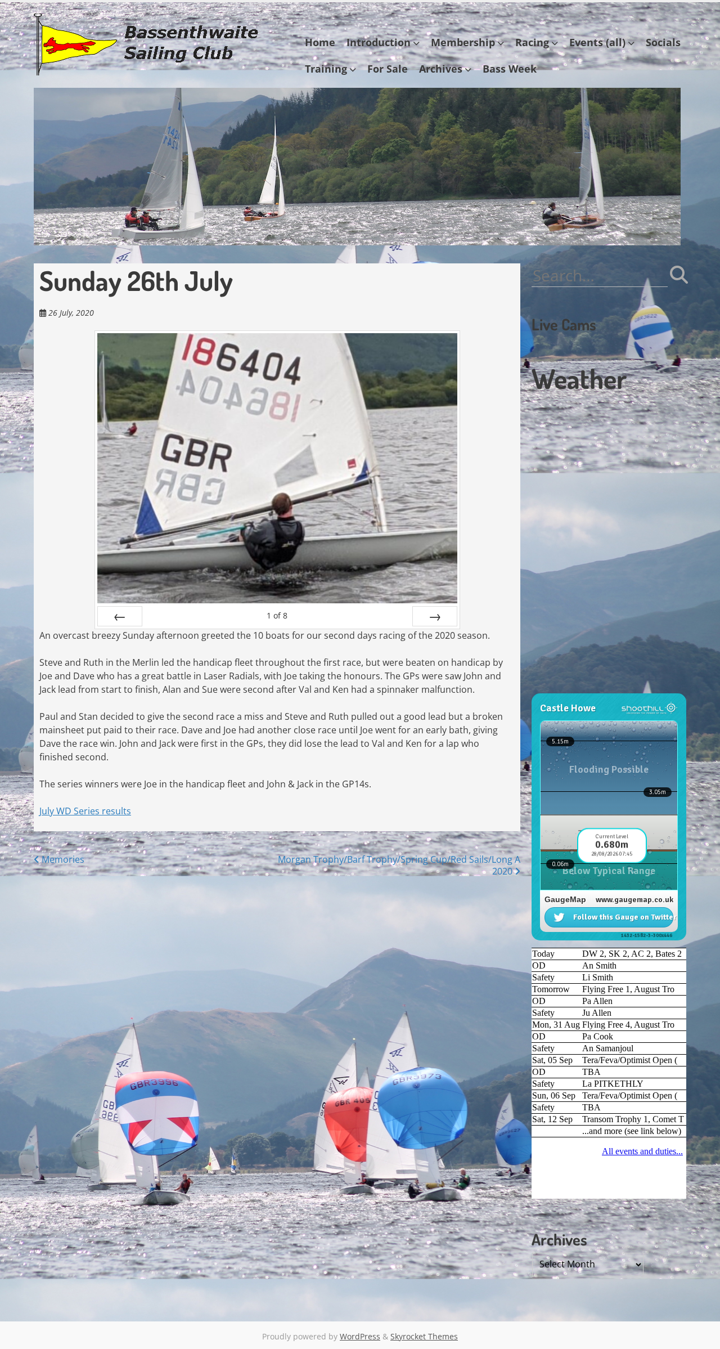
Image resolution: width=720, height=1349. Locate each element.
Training (326, 68)
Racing (532, 42)
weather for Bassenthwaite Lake (607, 687)
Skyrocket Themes (424, 1336)
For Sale (387, 68)
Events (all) (597, 42)
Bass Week (510, 68)
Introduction (378, 42)
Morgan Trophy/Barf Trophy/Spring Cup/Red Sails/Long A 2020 (399, 865)
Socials (663, 42)
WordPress (360, 1336)
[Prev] (119, 616)
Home (320, 42)
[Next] (434, 616)
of (277, 615)
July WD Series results (85, 811)
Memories (61, 859)
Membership (463, 42)
